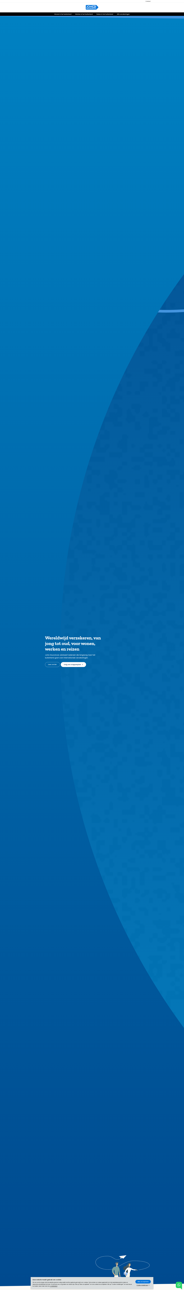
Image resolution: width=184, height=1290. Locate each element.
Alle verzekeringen (123, 14)
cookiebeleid (53, 1286)
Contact (148, 1)
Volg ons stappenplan (72, 664)
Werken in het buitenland (84, 14)
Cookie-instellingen (142, 1285)
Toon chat (179, 1285)
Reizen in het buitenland (105, 14)
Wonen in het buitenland (62, 14)
